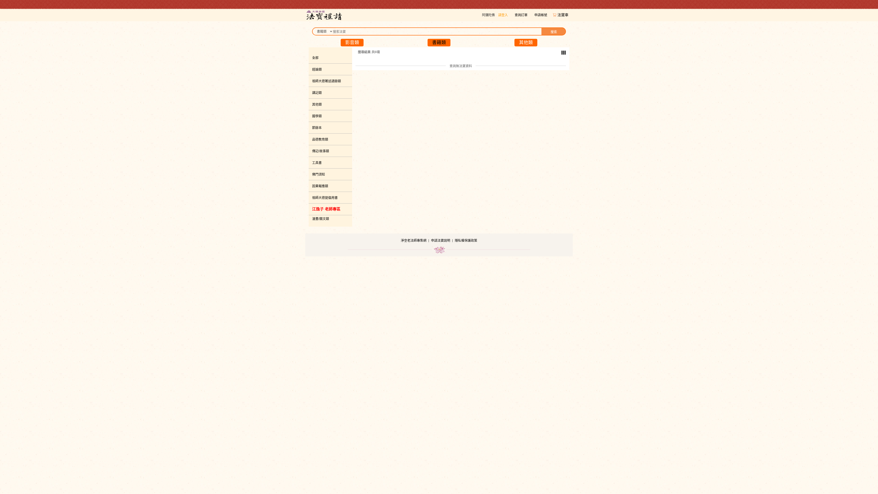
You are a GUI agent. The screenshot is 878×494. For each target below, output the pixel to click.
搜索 (554, 32)
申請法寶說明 (440, 240)
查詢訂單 (521, 15)
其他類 (526, 42)
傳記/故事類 (320, 151)
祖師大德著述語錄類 (326, 81)
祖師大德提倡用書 (325, 197)
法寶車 (563, 15)
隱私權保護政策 (466, 240)
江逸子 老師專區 (326, 209)
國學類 (317, 116)
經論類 (317, 69)
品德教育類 (320, 139)
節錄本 (317, 127)
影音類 (352, 42)
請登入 (503, 15)
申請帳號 (540, 15)
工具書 (317, 162)
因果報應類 (320, 186)
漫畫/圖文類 (320, 218)
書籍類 (439, 42)
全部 (315, 57)
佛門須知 (318, 174)
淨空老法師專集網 (413, 240)
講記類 (317, 92)
